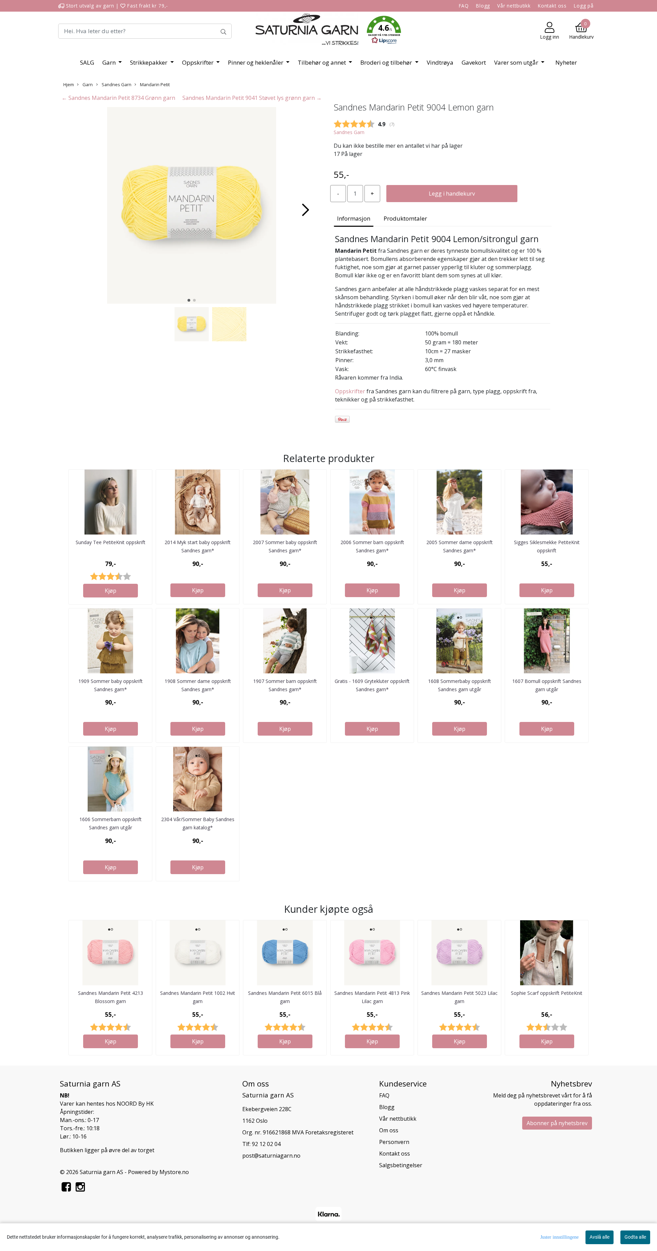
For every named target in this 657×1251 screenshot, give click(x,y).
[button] (384, 31)
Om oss (388, 1130)
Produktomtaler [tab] (405, 218)
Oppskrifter (198, 62)
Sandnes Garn (116, 84)
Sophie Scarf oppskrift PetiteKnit (546, 993)
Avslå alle (599, 1237)
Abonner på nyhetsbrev (557, 1123)
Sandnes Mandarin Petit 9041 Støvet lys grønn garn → (252, 98)
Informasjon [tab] (353, 218)
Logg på (584, 5)
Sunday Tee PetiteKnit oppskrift (110, 542)
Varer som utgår (517, 62)
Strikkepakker (149, 62)
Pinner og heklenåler (256, 62)
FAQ (464, 5)
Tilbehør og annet (322, 62)
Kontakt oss (552, 5)
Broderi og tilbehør (386, 62)
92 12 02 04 (266, 1144)
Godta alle (635, 1237)
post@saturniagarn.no (271, 1155)
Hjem (68, 84)
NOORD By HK (135, 1103)
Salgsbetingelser (400, 1165)
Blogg (483, 5)
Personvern (394, 1142)
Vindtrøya (440, 62)
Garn (109, 62)
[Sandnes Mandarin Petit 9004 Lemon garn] (192, 206)
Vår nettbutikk (514, 5)
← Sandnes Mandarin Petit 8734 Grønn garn (118, 98)
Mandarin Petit (154, 84)
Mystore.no (174, 1172)
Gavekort (474, 62)
